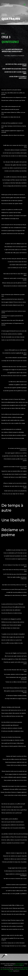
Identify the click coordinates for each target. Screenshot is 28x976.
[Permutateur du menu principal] (25, 5)
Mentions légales (18, 965)
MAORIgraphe (20, 963)
